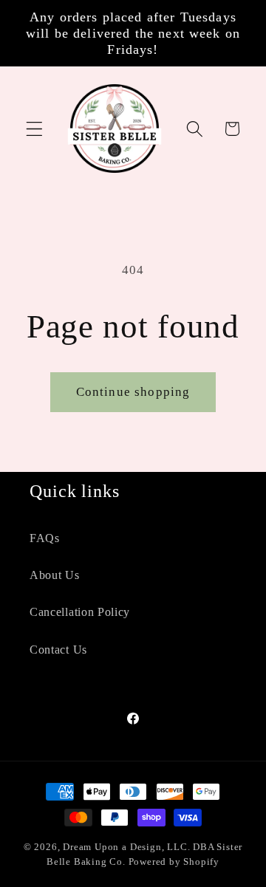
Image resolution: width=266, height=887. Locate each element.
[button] (34, 129)
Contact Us (58, 649)
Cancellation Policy (80, 612)
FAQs (45, 538)
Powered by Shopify (174, 862)
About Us (55, 575)
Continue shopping (133, 392)
